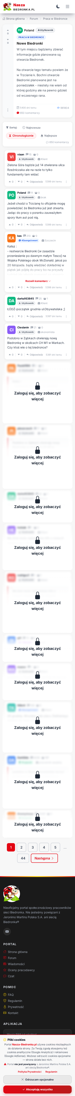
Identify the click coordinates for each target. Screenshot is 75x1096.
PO (19, 30)
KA (11, 238)
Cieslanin (23, 327)
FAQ (11, 994)
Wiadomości (16, 964)
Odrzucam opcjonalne (39, 1079)
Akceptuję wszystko (39, 1089)
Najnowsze (33, 127)
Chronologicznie (23, 135)
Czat (11, 976)
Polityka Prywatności (29, 1071)
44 (23, 858)
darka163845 (25, 298)
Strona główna (15, 18)
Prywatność (16, 1007)
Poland (29, 30)
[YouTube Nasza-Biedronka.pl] (7, 931)
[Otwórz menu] (67, 7)
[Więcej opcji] (8, 110)
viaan (20, 154)
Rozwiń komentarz (36, 281)
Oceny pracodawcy (21, 970)
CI (12, 329)
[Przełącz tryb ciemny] (58, 6)
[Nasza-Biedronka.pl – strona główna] (11, 893)
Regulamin (15, 1001)
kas (19, 235)
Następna (43, 858)
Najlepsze (50, 135)
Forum (34, 18)
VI (12, 156)
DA (11, 300)
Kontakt (13, 1013)
